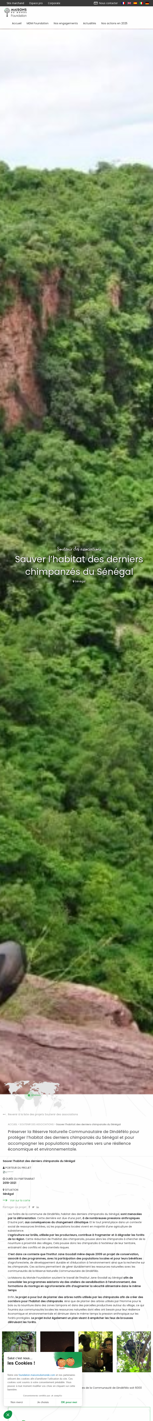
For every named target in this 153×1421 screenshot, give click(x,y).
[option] (95, 1351)
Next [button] (118, 1352)
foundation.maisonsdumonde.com (37, 1375)
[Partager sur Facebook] (30, 1207)
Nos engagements (66, 23)
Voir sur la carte (20, 1200)
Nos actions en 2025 (114, 23)
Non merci (17, 1402)
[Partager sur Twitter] (33, 1207)
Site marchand (15, 3)
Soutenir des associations (37, 1124)
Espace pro (36, 3)
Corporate (54, 3)
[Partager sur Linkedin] (38, 1207)
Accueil (16, 23)
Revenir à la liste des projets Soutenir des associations (43, 1114)
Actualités (89, 23)
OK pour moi (69, 1402)
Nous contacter (108, 3)
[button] (7, 1414)
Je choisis (43, 1402)
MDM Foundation (38, 23)
